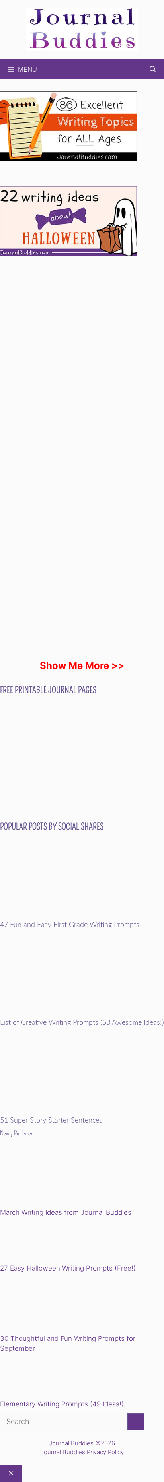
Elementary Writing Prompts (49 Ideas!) (62, 1404)
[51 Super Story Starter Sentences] (82, 1111)
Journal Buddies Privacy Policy (82, 1452)
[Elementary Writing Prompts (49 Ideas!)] (40, 1378)
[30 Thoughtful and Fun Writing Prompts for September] (55, 1304)
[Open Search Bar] (153, 69)
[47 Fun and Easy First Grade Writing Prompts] (82, 916)
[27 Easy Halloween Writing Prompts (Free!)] (40, 1241)
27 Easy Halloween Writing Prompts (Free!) (68, 1268)
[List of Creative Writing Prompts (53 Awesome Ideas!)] (82, 1014)
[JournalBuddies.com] (82, 29)
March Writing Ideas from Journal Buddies (65, 1212)
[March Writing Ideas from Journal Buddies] (55, 1178)
